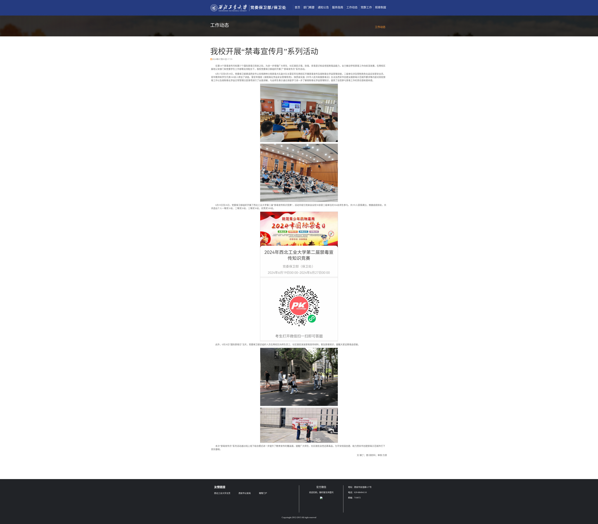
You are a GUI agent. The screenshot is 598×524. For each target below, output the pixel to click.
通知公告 (323, 7)
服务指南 (337, 7)
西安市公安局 (245, 493)
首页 (297, 7)
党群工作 (366, 7)
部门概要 (309, 7)
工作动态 (352, 7)
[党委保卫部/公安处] (248, 8)
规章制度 (380, 7)
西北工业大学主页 (222, 493)
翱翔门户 (263, 493)
